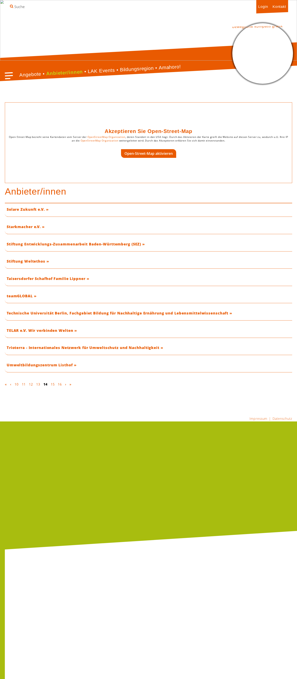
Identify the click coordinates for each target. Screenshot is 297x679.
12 (31, 384)
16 (60, 384)
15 (53, 384)
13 (38, 384)
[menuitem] (263, 7)
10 (17, 384)
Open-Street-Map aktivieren (148, 153)
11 (24, 384)
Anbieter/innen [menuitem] (64, 72)
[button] (9, 75)
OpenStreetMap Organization (106, 137)
